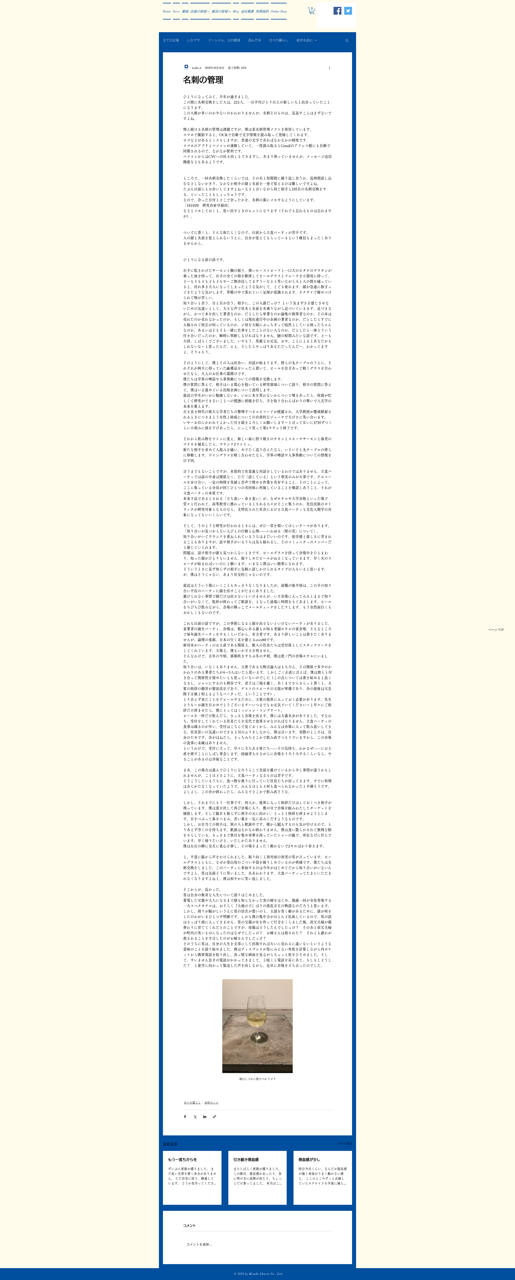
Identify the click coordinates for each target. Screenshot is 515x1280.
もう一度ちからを (182, 1159)
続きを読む (305, 40)
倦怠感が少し (309, 1159)
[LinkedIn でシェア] (205, 1117)
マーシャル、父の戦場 (224, 40)
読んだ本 (254, 40)
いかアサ (193, 40)
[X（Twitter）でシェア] (195, 1117)
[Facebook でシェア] (185, 1117)
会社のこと (211, 1102)
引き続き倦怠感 (246, 1159)
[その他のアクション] (329, 67)
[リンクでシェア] (214, 1117)
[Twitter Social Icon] (348, 11)
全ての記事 (171, 40)
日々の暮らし (278, 40)
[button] (176, 11)
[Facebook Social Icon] (337, 11)
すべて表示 (345, 1143)
